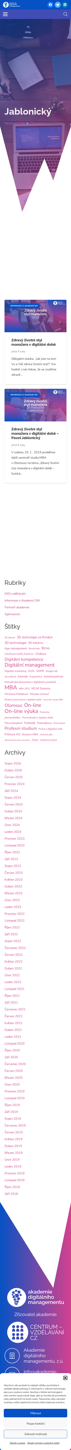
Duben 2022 (13, 968)
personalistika (12, 717)
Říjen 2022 (12, 927)
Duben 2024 (13, 811)
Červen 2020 (14, 1071)
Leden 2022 (13, 982)
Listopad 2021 (15, 989)
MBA (11, 687)
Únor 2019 (12, 1160)
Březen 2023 (14, 893)
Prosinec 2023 (15, 839)
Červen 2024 (14, 804)
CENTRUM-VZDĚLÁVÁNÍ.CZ (19, 654)
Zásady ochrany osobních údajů (43, 1442)
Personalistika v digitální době (37, 717)
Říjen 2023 (12, 852)
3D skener (10, 637)
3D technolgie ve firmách (35, 637)
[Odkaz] (11, 5)
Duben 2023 (13, 886)
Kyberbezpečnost (53, 676)
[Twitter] (58, 5)
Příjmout (35, 1413)
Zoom (35, 740)
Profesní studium (21, 728)
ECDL (31, 671)
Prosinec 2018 (15, 1173)
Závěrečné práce (48, 740)
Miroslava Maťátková (16, 694)
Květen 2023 (14, 880)
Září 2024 (11, 791)
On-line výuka (21, 711)
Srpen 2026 (13, 763)
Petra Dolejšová (13, 723)
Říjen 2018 (12, 1187)
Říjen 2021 (12, 996)
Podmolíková (44, 723)
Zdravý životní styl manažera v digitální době (33, 342)
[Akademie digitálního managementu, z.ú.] (14, 1355)
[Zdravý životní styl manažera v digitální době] (35, 302)
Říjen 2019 (12, 1105)
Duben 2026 (13, 770)
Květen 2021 (14, 1023)
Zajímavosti (12, 614)
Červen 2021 (14, 1016)
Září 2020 (11, 1057)
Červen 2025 (14, 777)
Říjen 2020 (12, 1050)
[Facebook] (50, 5)
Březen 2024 (14, 818)
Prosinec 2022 (15, 914)
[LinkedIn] (65, 5)
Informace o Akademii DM (22, 600)
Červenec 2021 (15, 1009)
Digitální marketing (16, 671)
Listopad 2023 (15, 845)
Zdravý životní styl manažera (17, 740)
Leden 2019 (13, 1166)
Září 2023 (11, 859)
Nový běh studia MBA (53, 699)
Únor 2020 (12, 1084)
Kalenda (23, 676)
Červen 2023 (14, 873)
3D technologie (16, 643)
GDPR (40, 671)
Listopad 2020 (15, 1043)
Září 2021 (11, 1003)
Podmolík (29, 723)
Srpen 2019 (13, 1119)
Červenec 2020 (15, 1064)
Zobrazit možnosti (35, 1434)
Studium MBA (30, 734)
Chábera (40, 654)
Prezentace (59, 723)
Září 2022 (11, 934)
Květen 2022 (14, 962)
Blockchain (34, 648)
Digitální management (30, 665)
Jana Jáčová (10, 676)
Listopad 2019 (15, 1098)
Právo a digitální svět (50, 729)
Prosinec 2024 (15, 784)
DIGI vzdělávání (15, 594)
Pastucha (44, 712)
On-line (32, 705)
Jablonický (28, 111)
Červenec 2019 (15, 1125)
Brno (45, 648)
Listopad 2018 (15, 1180)
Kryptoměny (36, 676)
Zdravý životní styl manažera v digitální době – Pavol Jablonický (35, 433)
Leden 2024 (13, 832)
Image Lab (52, 671)
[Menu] (5, 14)
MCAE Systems (40, 688)
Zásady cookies (17, 1442)
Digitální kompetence (24, 659)
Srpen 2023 (13, 866)
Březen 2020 (14, 1078)
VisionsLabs (46, 734)
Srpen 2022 (13, 941)
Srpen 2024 (13, 798)
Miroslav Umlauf (39, 694)
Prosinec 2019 (15, 1091)
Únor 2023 (12, 900)
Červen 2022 (14, 955)
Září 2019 (11, 1112)
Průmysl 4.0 (12, 734)
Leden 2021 (13, 1037)
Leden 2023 (13, 907)
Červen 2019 (14, 1132)
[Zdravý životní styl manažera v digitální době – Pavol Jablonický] (35, 391)
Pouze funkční (35, 1424)
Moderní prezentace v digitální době (23, 699)
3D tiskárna (35, 643)
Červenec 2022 (15, 948)
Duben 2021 (13, 1030)
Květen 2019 (14, 1139)
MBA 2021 (24, 688)
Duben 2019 (13, 1146)
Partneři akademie (17, 607)
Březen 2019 (14, 1153)
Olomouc (14, 705)
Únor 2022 (12, 975)
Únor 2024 (12, 825)
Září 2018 (11, 1194)
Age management (16, 648)
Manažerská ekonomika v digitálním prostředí (30, 682)
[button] (65, 1378)
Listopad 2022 (15, 921)
